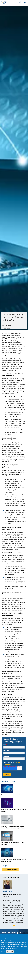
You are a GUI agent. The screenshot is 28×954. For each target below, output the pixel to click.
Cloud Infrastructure (10, 869)
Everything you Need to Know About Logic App (12, 843)
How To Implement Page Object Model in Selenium (13, 810)
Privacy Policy (8, 948)
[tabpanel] (14, 900)
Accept (3, 951)
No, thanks (10, 951)
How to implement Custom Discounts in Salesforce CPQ (13, 860)
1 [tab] (14, 925)
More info (14, 948)
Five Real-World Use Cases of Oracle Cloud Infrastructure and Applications (12, 827)
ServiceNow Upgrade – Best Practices (13, 795)
